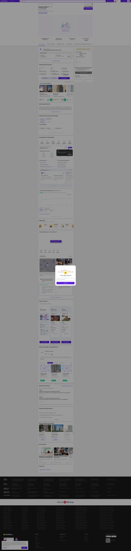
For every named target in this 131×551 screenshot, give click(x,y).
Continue (65, 283)
